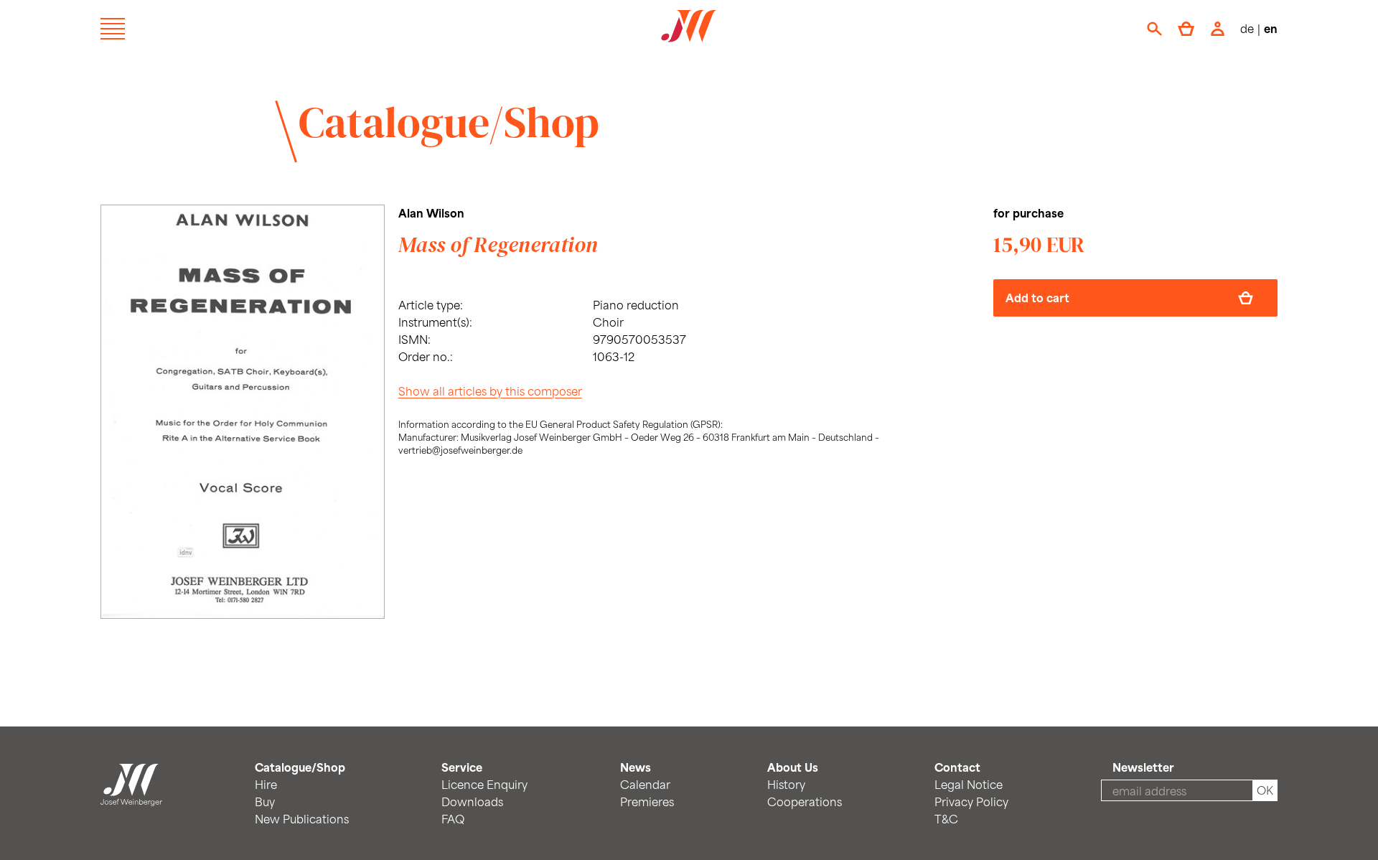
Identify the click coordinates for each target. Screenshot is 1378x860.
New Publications (302, 818)
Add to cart (1037, 297)
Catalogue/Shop (449, 122)
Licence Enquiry (484, 784)
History (786, 784)
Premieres (647, 801)
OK (1265, 790)
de (1247, 28)
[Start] (131, 797)
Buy (265, 801)
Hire (266, 784)
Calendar (645, 784)
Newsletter (1143, 767)
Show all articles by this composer (490, 390)
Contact (957, 767)
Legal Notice (968, 784)
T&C (946, 818)
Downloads (472, 801)
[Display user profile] (1218, 29)
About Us (792, 767)
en (1271, 28)
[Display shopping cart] (1186, 29)
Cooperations (804, 801)
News (635, 767)
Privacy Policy (971, 801)
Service (461, 767)
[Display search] (1154, 29)
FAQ (452, 818)
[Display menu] (112, 28)
